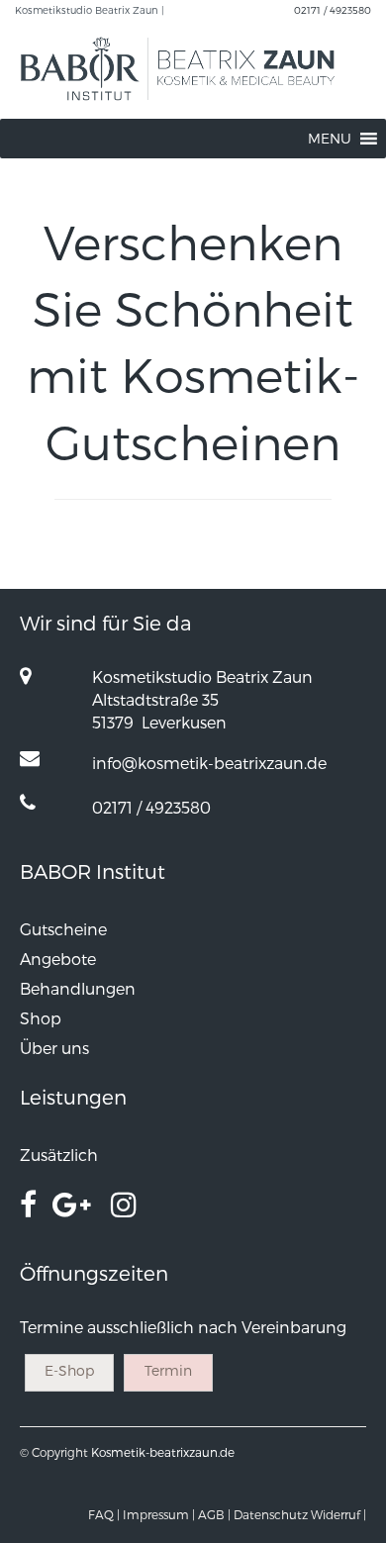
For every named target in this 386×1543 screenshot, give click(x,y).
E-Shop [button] (69, 1370)
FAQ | (104, 1514)
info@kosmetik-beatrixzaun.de (209, 762)
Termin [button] (168, 1370)
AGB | (214, 1514)
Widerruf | (338, 1514)
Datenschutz (271, 1514)
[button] (329, 138)
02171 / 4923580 (332, 10)
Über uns (54, 1047)
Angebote (58, 958)
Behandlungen (78, 988)
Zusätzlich (59, 1154)
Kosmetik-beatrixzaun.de (163, 1452)
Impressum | (159, 1514)
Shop (40, 1018)
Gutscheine (63, 928)
